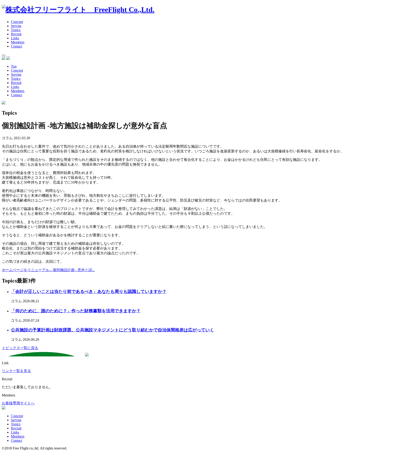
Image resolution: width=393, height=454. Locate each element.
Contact (16, 95)
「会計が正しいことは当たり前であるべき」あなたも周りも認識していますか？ (88, 291)
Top (14, 66)
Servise (16, 26)
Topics (15, 30)
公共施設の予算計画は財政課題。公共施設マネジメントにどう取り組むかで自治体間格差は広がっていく (112, 330)
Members (17, 42)
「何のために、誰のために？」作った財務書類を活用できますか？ (76, 310)
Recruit (16, 34)
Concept (17, 22)
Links (15, 38)
